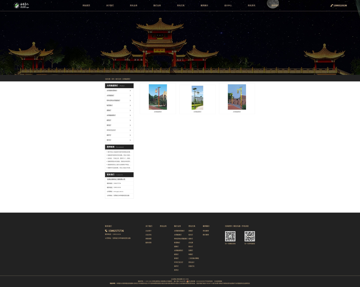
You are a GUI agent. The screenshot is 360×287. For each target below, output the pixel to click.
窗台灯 (190, 246)
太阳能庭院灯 (126, 79)
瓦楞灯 (190, 250)
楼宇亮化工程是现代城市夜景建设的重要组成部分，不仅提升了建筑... (120, 152)
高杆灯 (109, 135)
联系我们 (275, 5)
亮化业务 (133, 5)
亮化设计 (191, 262)
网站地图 (179, 279)
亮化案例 (206, 231)
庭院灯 (109, 120)
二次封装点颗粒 (193, 258)
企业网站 (173, 279)
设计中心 (228, 5)
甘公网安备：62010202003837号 (197, 281)
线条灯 (190, 238)
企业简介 (149, 231)
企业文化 (149, 235)
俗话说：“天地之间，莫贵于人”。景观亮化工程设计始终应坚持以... (120, 158)
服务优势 (149, 242)
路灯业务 (157, 5)
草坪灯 (109, 140)
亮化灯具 (180, 5)
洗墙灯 (190, 231)
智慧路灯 (110, 105)
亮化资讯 (251, 5)
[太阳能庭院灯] (158, 97)
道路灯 (109, 110)
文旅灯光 (191, 266)
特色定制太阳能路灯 (113, 100)
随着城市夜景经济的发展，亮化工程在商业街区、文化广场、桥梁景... (120, 155)
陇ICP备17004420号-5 (179, 281)
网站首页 (86, 5)
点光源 (190, 242)
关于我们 (110, 5)
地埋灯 (190, 254)
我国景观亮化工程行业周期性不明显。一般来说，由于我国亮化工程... (120, 164)
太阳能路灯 (110, 95)
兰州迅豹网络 (218, 281)
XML (187, 279)
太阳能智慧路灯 (112, 90)
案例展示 (204, 5)
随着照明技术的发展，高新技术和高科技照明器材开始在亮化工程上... (120, 161)
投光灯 (190, 235)
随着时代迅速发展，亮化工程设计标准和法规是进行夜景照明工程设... (120, 168)
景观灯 (109, 125)
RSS (184, 279)
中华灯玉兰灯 (111, 130)
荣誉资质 (149, 238)
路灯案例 (206, 235)
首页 (113, 79)
